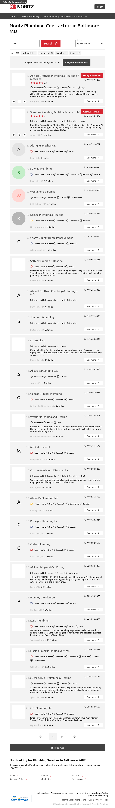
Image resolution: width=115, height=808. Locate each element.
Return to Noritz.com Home (13, 2)
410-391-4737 (93, 144)
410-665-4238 (93, 259)
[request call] (19, 101)
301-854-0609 (93, 706)
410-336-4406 (93, 415)
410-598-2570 (93, 369)
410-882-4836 (93, 213)
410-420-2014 (93, 519)
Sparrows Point (17, 779)
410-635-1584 (93, 116)
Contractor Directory (29, 16)
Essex (12, 775)
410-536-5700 (93, 496)
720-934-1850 (93, 565)
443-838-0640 (93, 236)
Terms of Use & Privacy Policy (94, 799)
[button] (90, 43)
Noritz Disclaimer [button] (70, 799)
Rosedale (76, 775)
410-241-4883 (93, 190)
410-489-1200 (93, 79)
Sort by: (80, 40)
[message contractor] (13, 101)
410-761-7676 (93, 445)
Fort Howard (77, 779)
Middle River (46, 779)
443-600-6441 (93, 339)
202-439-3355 (93, 596)
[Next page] (74, 736)
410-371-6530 (93, 316)
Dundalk (44, 775)
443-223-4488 (93, 619)
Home (12, 16)
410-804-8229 (93, 468)
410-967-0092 (93, 392)
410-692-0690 (93, 542)
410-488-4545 (93, 167)
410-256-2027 (93, 289)
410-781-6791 (93, 676)
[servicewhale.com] (19, 798)
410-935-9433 (93, 649)
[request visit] (25, 101)
